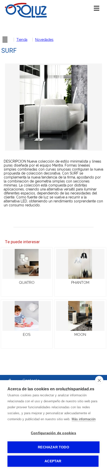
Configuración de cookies (53, 433)
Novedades (44, 40)
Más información (84, 419)
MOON (80, 334)
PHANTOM (80, 282)
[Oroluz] (26, 17)
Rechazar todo (53, 447)
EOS (26, 334)
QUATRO (27, 282)
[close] (99, 380)
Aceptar (53, 461)
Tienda (21, 40)
